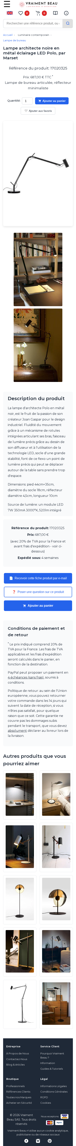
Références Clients (18, 1091)
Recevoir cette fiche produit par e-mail (38, 578)
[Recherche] (68, 23)
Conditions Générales (53, 1091)
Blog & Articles (15, 1064)
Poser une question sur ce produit (38, 592)
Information (47, 1063)
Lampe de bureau (14, 40)
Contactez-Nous (16, 1059)
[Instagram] (38, 1141)
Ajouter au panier (53, 100)
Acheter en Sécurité (19, 1102)
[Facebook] (26, 1141)
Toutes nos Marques (18, 1097)
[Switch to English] (10, 13)
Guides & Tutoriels (51, 1068)
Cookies (45, 1102)
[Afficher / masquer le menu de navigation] (7, 7)
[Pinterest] (50, 1141)
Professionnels (15, 1086)
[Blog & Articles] (55, 13)
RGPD (44, 1097)
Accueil (7, 34)
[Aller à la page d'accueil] (38, 5)
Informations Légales (53, 1086)
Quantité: (13, 100)
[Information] (66, 13)
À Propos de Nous (17, 1053)
